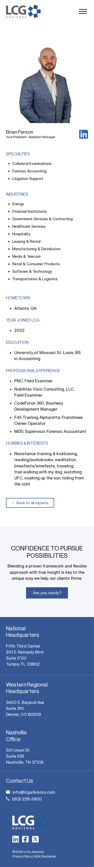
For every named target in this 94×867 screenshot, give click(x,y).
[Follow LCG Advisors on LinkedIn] (15, 839)
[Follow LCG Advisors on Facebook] (25, 839)
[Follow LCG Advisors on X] (35, 839)
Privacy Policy (22, 856)
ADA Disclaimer (45, 856)
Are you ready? (47, 592)
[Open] (83, 11)
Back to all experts (32, 503)
